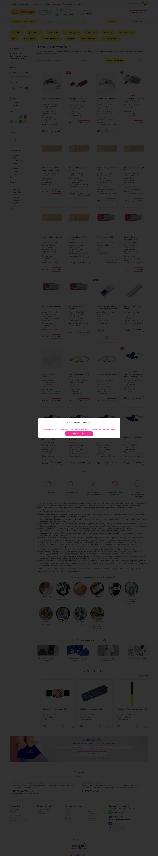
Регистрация (79, 434)
